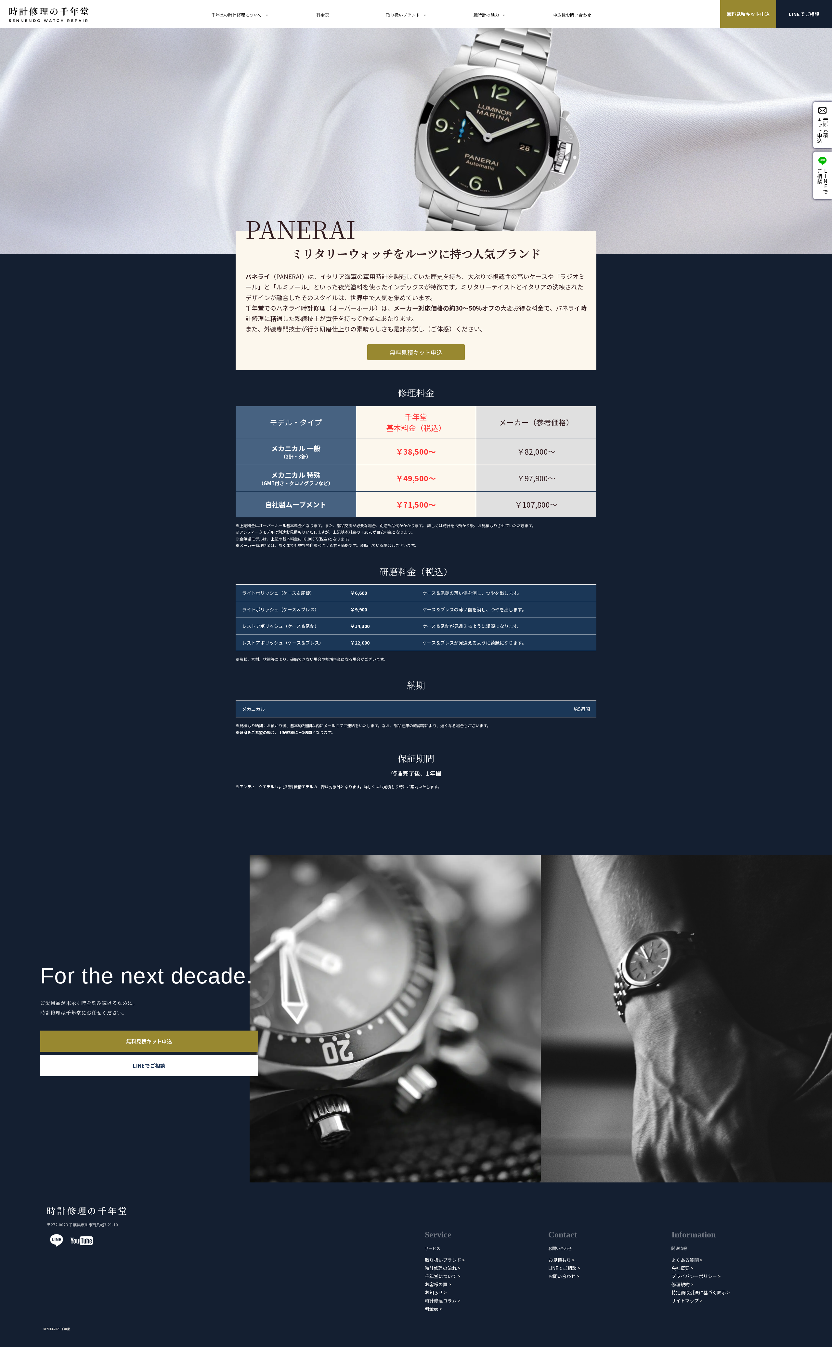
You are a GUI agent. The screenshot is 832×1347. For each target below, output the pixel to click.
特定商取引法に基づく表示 (698, 1292)
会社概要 (680, 1268)
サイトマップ (685, 1300)
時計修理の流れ (441, 1268)
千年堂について (441, 1276)
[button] (416, 352)
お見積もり (559, 1260)
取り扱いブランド (443, 1260)
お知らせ (434, 1292)
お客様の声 (436, 1284)
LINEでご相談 (804, 13)
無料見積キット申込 (748, 13)
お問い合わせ (562, 1276)
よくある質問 (685, 1260)
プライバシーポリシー (694, 1276)
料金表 (431, 1308)
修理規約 (680, 1284)
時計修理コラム (441, 1300)
